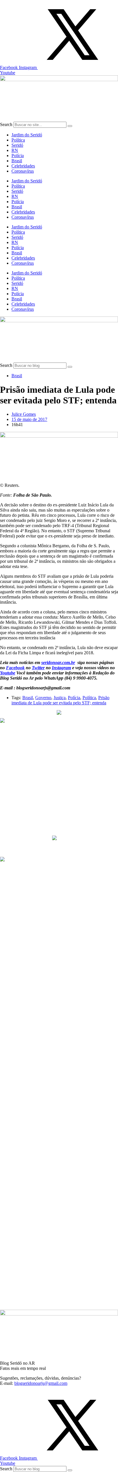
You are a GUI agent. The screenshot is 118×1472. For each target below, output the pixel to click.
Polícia (17, 155)
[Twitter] (72, 67)
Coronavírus (22, 171)
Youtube (7, 672)
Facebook (15, 667)
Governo (43, 697)
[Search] (70, 126)
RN (14, 150)
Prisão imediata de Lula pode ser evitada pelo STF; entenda (60, 700)
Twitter (38, 667)
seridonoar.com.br (58, 662)
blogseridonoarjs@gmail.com (40, 1383)
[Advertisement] (54, 793)
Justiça (60, 697)
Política (18, 140)
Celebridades (23, 165)
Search (6, 124)
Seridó (17, 145)
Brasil (16, 160)
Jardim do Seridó (26, 134)
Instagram (61, 667)
